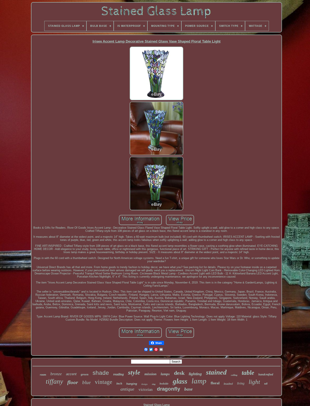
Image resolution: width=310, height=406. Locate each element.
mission (150, 374)
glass (180, 381)
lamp (198, 381)
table (248, 372)
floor (72, 382)
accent (71, 374)
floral (215, 383)
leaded (228, 383)
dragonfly (168, 389)
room (43, 374)
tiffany (54, 381)
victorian (146, 389)
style (134, 372)
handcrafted (265, 374)
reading (118, 374)
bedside (164, 383)
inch (119, 383)
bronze (56, 373)
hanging (131, 383)
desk (179, 373)
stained (216, 372)
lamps (165, 374)
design (144, 384)
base (188, 389)
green (84, 374)
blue (86, 382)
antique (127, 389)
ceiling (234, 375)
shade (101, 373)
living (240, 383)
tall (265, 383)
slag (153, 384)
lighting (195, 374)
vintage (103, 382)
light (254, 381)
